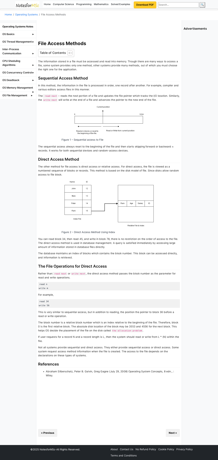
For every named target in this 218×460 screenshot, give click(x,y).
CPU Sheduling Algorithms (11, 62)
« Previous (47, 432)
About (114, 449)
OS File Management (14, 95)
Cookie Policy (166, 449)
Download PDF (145, 4)
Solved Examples (120, 4)
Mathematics (101, 4)
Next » (173, 432)
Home (47, 4)
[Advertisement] (109, 29)
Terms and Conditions (123, 455)
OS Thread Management (17, 41)
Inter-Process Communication (11, 51)
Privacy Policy (184, 449)
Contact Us (126, 449)
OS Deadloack (10, 80)
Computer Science (63, 4)
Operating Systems (26, 14)
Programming (84, 4)
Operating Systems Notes (17, 26)
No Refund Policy (146, 449)
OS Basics (8, 34)
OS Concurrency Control (17, 72)
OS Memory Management (17, 87)
